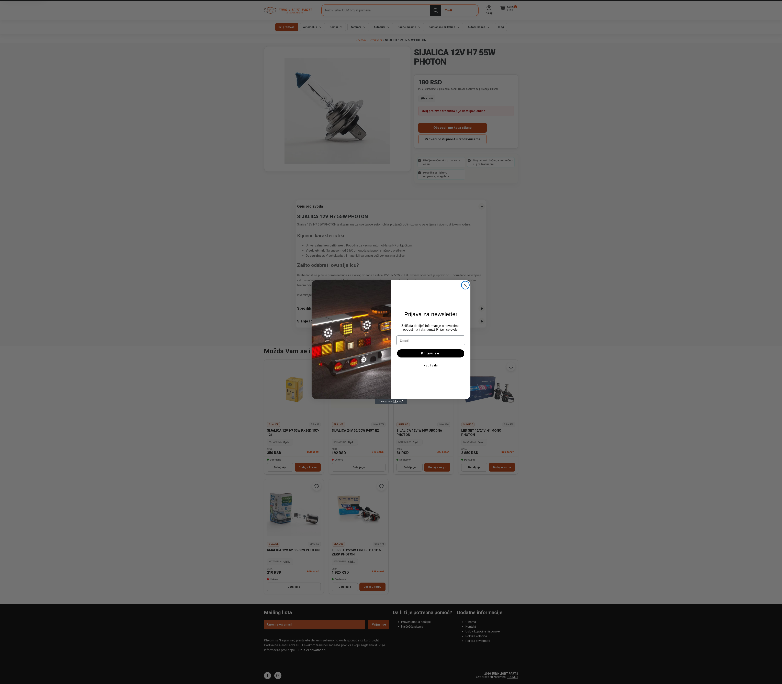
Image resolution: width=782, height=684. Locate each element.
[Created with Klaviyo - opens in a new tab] (391, 401)
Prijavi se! (431, 353)
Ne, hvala (431, 365)
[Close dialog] (465, 285)
